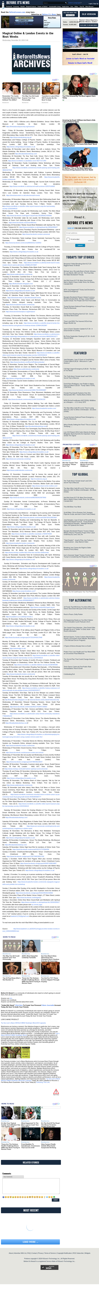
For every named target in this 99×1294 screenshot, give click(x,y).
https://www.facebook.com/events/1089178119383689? (27, 390)
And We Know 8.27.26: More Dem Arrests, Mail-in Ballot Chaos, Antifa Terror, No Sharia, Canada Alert (79, 282)
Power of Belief (42, 6)
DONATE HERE (70, 15)
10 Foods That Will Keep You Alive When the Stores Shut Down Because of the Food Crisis (79, 607)
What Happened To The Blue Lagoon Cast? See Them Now (30, 1124)
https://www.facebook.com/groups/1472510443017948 (23, 637)
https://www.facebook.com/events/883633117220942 (23, 243)
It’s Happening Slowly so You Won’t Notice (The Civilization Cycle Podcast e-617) (78, 621)
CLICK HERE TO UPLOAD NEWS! (88, 25)
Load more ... (30, 1242)
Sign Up (95, 3)
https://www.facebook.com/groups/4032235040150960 (34, 893)
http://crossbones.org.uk (39, 479)
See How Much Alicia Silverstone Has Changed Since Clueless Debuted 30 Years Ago (50, 958)
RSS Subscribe (78, 1253)
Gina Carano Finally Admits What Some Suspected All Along (48, 1145)
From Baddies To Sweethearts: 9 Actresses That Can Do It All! (30, 1145)
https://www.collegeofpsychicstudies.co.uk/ (20, 290)
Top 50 (82, 6)
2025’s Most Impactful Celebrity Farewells (30, 957)
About (11, 1253)
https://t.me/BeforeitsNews (73, 204)
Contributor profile (19, 24)
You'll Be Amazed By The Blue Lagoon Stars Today (79, 97)
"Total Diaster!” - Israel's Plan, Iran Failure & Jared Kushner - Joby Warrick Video (78, 541)
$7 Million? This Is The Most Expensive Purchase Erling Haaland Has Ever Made (77, 169)
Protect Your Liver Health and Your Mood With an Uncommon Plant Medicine (79, 652)
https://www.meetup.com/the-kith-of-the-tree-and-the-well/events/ (27, 552)
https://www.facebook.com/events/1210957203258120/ (26, 399)
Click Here (19, 1005)
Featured (9, 6)
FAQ (28, 1253)
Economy (16, 6)
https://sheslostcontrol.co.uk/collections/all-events (23, 195)
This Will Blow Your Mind (72, 507)
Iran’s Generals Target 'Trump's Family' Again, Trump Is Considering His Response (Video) (79, 556)
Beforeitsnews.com (17, 12)
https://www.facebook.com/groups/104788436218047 (24, 762)
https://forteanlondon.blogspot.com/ (21, 283)
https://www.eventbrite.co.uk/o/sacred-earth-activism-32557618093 (32, 186)
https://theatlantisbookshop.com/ (26, 154)
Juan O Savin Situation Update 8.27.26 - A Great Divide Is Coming (78, 329)
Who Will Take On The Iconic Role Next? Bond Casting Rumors (79, 145)
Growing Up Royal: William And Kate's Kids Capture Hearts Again (78, 121)
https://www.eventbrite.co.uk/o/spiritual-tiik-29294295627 (38, 227)
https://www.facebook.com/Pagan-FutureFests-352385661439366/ (29, 215)
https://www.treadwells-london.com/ (44, 408)
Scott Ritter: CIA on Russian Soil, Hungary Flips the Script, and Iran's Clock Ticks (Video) (79, 513)
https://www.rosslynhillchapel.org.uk (42, 607)
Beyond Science (31, 6)
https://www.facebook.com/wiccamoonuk (36, 234)
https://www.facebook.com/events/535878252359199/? (38, 517)
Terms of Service (50, 1253)
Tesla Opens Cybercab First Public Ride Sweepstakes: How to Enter (77, 667)
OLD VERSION (89, 14)
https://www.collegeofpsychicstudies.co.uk (20, 147)
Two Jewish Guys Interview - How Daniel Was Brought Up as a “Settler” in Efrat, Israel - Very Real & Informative (79, 629)
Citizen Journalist (47, 1005)
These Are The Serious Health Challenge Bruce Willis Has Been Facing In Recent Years (31, 980)
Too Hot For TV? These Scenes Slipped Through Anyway (50, 979)
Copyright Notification (64, 1253)
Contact (34, 1253)
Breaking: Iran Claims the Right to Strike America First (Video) (77, 548)
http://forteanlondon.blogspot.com (16, 700)
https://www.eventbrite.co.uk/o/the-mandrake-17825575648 (31, 534)
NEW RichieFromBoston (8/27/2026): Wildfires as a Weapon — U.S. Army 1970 (80, 401)
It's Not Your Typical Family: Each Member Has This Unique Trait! (10, 1124)
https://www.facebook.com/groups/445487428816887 (38, 863)
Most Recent (89, 6)
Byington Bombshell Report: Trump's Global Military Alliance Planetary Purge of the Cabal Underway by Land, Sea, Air (79, 532)
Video (76, 6)
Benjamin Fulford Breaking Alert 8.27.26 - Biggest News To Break (78, 264)
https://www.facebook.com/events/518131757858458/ (31, 849)
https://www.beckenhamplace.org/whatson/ (20, 311)
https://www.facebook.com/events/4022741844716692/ (28, 707)
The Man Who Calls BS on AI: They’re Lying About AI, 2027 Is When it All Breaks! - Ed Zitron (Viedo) (80, 409)
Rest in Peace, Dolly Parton (73, 614)
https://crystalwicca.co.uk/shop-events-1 (19, 617)
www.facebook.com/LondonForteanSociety (44, 700)
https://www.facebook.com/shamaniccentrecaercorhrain (25, 752)
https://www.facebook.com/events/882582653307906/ (28, 497)
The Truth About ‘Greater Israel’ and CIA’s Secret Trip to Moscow (78, 377)
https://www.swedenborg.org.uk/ (21, 137)
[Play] (80, 40)
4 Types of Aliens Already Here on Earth (77, 646)
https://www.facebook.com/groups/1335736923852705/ (25, 856)
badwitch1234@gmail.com (20, 916)
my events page (36, 904)
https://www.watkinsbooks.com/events (19, 274)
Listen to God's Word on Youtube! (80, 58)
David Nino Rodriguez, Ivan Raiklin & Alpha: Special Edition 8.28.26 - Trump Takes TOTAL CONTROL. (79, 385)
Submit (80, 245)
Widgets (87, 1253)
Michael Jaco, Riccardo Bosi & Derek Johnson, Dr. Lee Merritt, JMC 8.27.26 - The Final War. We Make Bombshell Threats (80, 273)
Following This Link (43, 1082)
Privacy (40, 1253)
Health (22, 6)
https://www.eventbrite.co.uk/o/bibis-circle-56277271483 (27, 161)
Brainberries (7, 954)
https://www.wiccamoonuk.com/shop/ (18, 459)
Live (71, 6)
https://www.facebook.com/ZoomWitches (22, 222)
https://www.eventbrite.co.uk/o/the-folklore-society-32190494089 (36, 665)
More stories (28, 24)
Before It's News (17, 2)
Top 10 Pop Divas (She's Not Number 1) (12, 979)
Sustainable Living (55, 6)
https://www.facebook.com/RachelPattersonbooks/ (27, 362)
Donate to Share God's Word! (80, 63)
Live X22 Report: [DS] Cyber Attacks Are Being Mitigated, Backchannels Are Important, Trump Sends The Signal (80, 433)
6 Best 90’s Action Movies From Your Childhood (87, 464)
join (11, 998)
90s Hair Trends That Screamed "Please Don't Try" (70, 464)
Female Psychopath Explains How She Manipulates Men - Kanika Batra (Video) (77, 394)
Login (90, 3)
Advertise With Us (20, 1253)
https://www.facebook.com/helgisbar (29, 897)
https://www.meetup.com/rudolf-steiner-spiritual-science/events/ (26, 769)
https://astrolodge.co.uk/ (18, 648)
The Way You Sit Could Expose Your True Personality (11, 957)
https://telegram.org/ (89, 197)
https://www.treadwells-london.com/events (20, 304)
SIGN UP (70, 228)
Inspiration (65, 6)
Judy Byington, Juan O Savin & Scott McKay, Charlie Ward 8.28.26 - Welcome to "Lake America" (79, 361)
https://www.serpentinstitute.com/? (24, 591)
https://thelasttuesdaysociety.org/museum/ (20, 126)
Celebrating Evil (69, 674)
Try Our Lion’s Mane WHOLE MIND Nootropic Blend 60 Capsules (23, 1023)
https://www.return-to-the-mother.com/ (44, 486)
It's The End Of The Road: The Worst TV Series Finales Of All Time (50, 1124)
